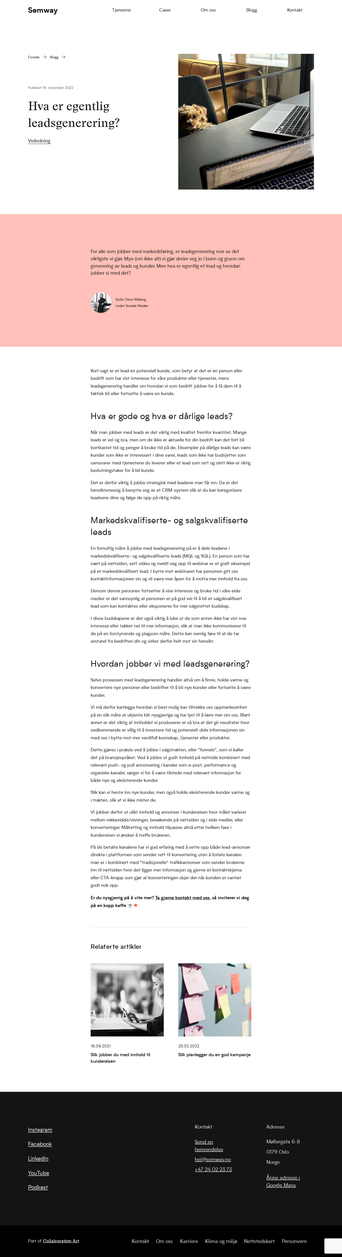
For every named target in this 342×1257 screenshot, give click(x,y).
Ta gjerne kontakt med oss (182, 897)
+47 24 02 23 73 (213, 1169)
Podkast (38, 1187)
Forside (34, 57)
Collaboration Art (61, 1240)
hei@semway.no (213, 1159)
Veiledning (39, 141)
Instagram (40, 1129)
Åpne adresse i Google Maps (283, 1181)
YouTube (38, 1173)
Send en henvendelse (209, 1145)
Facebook (40, 1144)
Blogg (54, 57)
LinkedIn (38, 1158)
